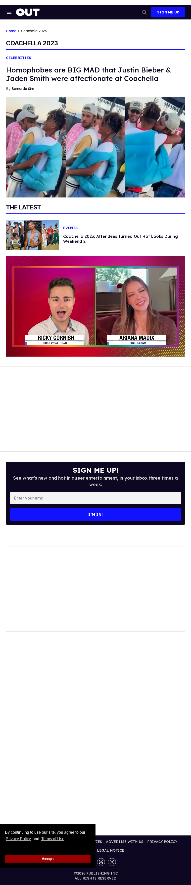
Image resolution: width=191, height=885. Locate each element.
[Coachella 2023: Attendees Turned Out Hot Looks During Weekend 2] (32, 234)
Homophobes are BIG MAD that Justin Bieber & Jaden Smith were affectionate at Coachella (88, 74)
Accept (48, 859)
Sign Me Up (168, 12)
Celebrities (18, 58)
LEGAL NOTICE (110, 850)
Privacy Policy (18, 839)
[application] (95, 306)
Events (70, 228)
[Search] (144, 12)
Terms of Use (52, 839)
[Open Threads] (101, 862)
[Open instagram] (112, 862)
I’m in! (95, 514)
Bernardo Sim (22, 89)
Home (11, 31)
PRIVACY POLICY (162, 841)
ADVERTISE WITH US (124, 841)
